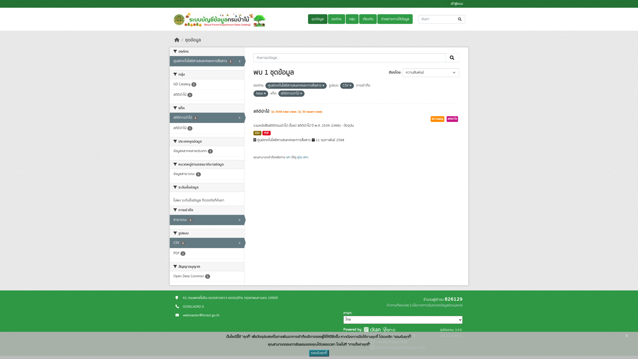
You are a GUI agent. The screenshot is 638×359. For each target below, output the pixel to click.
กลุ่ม (352, 19)
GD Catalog (437, 119)
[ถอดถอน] (323, 86)
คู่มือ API (302, 157)
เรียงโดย (394, 72)
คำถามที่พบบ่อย (398, 305)
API (288, 157)
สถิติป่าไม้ (261, 111)
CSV (257, 133)
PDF (266, 133)
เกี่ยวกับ (368, 19)
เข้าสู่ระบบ (457, 3)
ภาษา (347, 313)
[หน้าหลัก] (176, 40)
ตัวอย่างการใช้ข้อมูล (395, 19)
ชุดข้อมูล (318, 19)
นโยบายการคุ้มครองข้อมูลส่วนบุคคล (437, 305)
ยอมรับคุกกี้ (319, 353)
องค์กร (336, 19)
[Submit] (460, 19)
